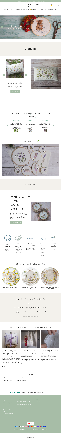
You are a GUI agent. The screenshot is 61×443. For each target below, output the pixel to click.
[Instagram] (37, 401)
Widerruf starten (30, 437)
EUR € (53, 5)
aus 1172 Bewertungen (29, 116)
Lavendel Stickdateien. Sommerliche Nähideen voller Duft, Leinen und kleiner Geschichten (9, 352)
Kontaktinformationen (44, 429)
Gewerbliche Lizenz (7, 402)
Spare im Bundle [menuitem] (40, 9)
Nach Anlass (25, 9)
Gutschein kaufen (7, 404)
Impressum (5, 407)
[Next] (59, 27)
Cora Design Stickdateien (30, 5)
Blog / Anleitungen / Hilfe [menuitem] (49, 9)
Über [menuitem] (56, 9)
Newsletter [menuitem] (30, 13)
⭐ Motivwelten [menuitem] (33, 9)
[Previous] (2, 27)
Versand (32, 429)
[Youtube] (41, 401)
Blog (4, 400)
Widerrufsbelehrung (7, 409)
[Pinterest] (39, 401)
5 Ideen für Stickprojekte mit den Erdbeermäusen (29, 351)
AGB (4, 411)
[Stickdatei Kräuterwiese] (46, 74)
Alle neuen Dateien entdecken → (30, 316)
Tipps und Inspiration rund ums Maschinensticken (30, 327)
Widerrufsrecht (15, 429)
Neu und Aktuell (10, 9)
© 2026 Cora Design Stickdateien (30, 430)
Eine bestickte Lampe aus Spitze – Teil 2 (49, 351)
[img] (30, 115)
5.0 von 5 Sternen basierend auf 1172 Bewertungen (33, 392)
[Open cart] (58, 5)
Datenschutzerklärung (8, 413)
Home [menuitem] (5, 9)
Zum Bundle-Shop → (30, 184)
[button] (7, 125)
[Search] (49, 5)
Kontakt (4, 405)
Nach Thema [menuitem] (18, 9)
